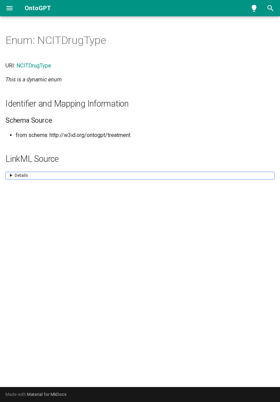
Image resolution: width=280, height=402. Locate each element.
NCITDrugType (33, 65)
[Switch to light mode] (254, 8)
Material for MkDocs (47, 394)
